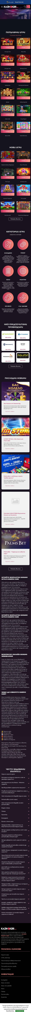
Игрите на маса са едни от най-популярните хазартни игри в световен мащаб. (8, 310)
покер (23, 253)
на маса (8, 306)
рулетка (23, 279)
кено (8, 279)
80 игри (8, 349)
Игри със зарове (6, 985)
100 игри (23, 338)
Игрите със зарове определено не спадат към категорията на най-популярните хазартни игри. (23, 310)
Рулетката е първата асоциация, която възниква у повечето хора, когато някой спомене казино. (23, 284)
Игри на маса (5, 983)
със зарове (23, 306)
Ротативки (5, 994)
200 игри (8, 337)
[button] (15, 235)
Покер (3, 991)
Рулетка (4, 997)
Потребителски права (8, 966)
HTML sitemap (5, 957)
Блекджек (4, 980)
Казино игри (5, 955)
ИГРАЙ (7, 47)
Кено (2, 988)
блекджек (8, 253)
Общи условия (6, 969)
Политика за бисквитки (9, 963)
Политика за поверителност (11, 960)
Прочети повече (9, 411)
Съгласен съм (19, 1010)
